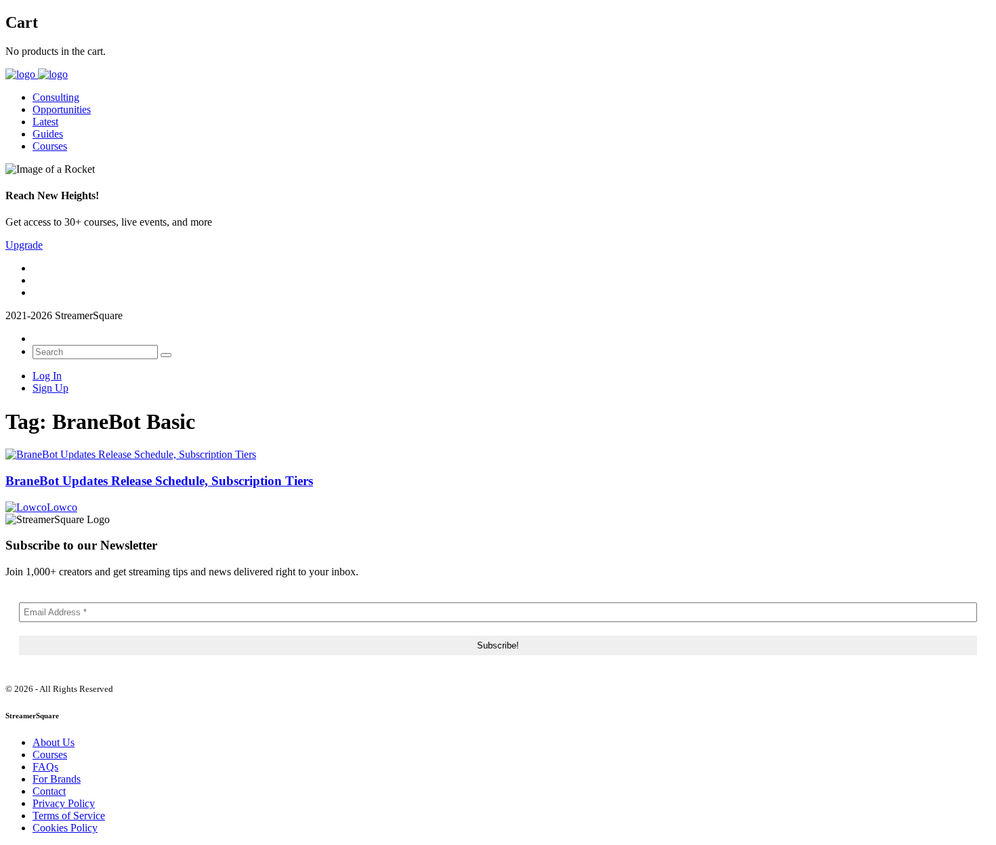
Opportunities (62, 109)
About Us (54, 742)
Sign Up (50, 388)
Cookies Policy (65, 827)
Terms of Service (69, 815)
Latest (45, 121)
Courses (50, 146)
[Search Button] (166, 355)
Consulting (56, 97)
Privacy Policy (64, 803)
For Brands (57, 779)
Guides (48, 134)
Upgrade (24, 245)
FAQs (45, 766)
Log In (47, 376)
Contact (49, 791)
